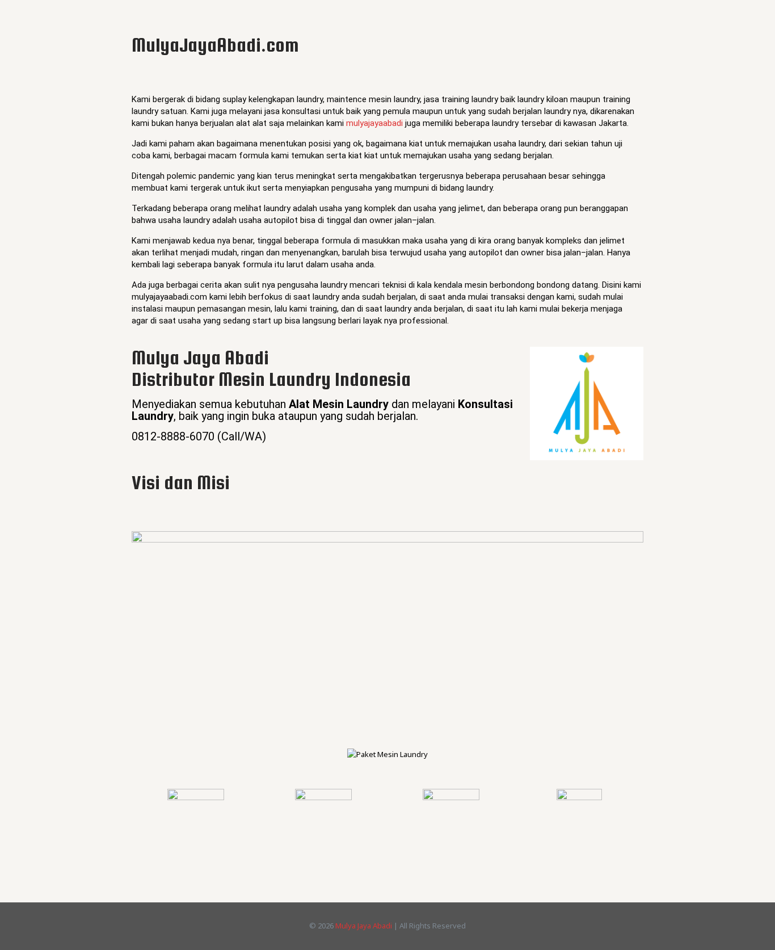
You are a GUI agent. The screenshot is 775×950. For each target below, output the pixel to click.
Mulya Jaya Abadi (363, 925)
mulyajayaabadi (374, 123)
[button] (142, 754)
